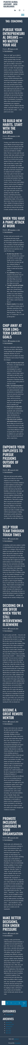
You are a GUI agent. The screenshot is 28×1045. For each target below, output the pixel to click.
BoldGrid (16, 1039)
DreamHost (17, 1043)
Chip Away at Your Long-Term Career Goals (12, 331)
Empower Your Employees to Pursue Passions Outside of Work (14, 456)
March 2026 (9, 1022)
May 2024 (8, 1032)
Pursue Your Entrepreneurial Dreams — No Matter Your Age (14, 37)
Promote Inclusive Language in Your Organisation (13, 826)
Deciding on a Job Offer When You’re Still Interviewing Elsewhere (13, 615)
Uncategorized (9, 1014)
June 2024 (8, 1030)
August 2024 (9, 1026)
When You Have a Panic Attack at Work (14, 222)
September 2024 (10, 1024)
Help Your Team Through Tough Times (13, 530)
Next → (24, 1003)
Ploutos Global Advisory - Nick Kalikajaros (11, 4)
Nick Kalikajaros (8, 51)
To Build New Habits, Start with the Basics (12, 126)
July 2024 (8, 1028)
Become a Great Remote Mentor (13, 713)
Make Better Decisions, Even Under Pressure (12, 923)
